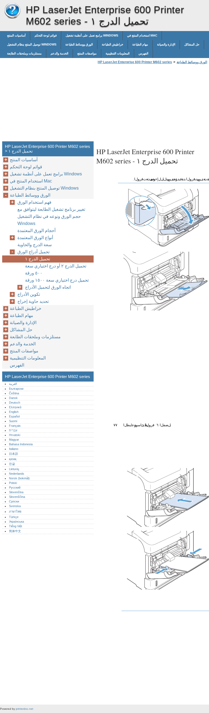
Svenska (15, 506)
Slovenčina (16, 492)
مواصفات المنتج (87, 53)
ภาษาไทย (15, 511)
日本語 (13, 453)
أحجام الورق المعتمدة (36, 230)
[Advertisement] (142, 104)
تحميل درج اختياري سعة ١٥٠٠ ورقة (57, 280)
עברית (13, 430)
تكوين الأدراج (28, 294)
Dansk (13, 398)
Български (16, 388)
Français (15, 425)
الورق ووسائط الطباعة (79, 44)
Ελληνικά (15, 407)
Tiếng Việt (15, 526)
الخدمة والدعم (59, 53)
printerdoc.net (24, 708)
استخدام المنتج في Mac (142, 35)
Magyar (14, 439)
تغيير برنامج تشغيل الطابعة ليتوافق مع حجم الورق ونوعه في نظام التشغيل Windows (51, 216)
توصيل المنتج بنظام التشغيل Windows (31, 44)
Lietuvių (14, 469)
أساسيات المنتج (16, 35)
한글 (12, 463)
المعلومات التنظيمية (118, 53)
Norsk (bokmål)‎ (19, 478)
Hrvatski (14, 435)
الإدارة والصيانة (166, 44)
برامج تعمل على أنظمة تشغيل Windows (92, 35)
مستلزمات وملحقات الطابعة (24, 53)
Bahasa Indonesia (21, 444)
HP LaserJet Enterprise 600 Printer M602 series (12, 11)
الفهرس (143, 53)
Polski (13, 483)
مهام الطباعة (140, 44)
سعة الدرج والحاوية (34, 244)
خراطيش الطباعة (112, 44)
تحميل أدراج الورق (33, 251)
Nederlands (16, 473)
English (14, 411)
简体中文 (15, 531)
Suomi (13, 421)
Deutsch (14, 402)
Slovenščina (17, 496)
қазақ (12, 459)
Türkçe (14, 517)
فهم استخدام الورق (34, 202)
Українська (16, 521)
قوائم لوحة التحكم (46, 35)
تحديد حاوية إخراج (33, 301)
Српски (14, 501)
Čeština (14, 393)
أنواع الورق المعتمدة (35, 237)
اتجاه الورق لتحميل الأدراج (48, 287)
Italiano (13, 448)
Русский (14, 487)
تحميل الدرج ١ (37, 259)
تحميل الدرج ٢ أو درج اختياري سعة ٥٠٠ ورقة (55, 269)
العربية (13, 383)
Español (14, 416)
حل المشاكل (191, 44)
